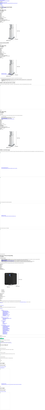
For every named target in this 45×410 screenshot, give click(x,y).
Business (1, 2)
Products (2, 6)
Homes (3, 2)
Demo (6, 2)
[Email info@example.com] (0, 4)
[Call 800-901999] (1, 4)
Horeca (5, 2)
